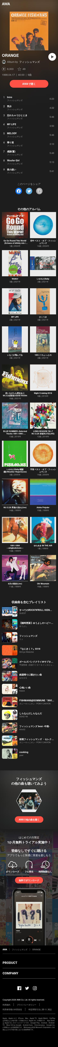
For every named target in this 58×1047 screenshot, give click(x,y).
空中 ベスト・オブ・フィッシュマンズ (43, 241)
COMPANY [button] (10, 973)
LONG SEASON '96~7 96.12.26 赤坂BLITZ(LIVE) (43, 432)
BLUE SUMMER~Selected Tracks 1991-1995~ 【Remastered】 (15, 433)
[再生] (52, 57)
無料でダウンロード (29, 880)
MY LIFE (15, 316)
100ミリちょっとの (43, 354)
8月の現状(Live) (15, 583)
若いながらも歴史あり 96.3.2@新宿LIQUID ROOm (15, 394)
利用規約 (6, 1004)
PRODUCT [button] (10, 963)
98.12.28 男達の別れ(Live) (15, 507)
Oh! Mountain (43, 583)
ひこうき (43, 316)
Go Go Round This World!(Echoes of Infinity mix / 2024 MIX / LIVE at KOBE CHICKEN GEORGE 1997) (15, 244)
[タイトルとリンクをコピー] (39, 191)
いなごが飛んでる (15, 354)
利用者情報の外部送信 (12, 1009)
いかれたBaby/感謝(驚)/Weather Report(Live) (15, 470)
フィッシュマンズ (29, 62)
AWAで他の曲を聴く (29, 819)
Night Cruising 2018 (43, 393)
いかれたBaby (43, 278)
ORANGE (36, 949)
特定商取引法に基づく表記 (40, 1009)
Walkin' (15, 278)
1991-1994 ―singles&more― (15, 546)
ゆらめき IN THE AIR (43, 545)
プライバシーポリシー (26, 1004)
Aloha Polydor (43, 507)
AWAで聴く (29, 84)
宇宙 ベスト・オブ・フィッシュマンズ (43, 470)
